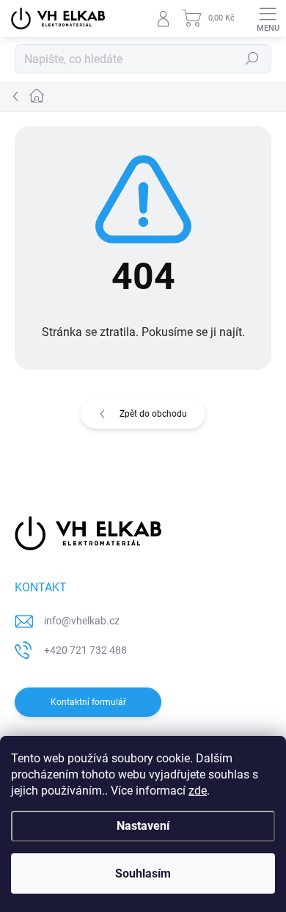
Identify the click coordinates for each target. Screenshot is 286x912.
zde (197, 791)
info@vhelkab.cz (82, 621)
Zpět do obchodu (153, 414)
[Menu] (267, 18)
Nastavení (143, 826)
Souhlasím (143, 873)
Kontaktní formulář (88, 702)
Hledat (252, 59)
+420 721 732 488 (85, 650)
